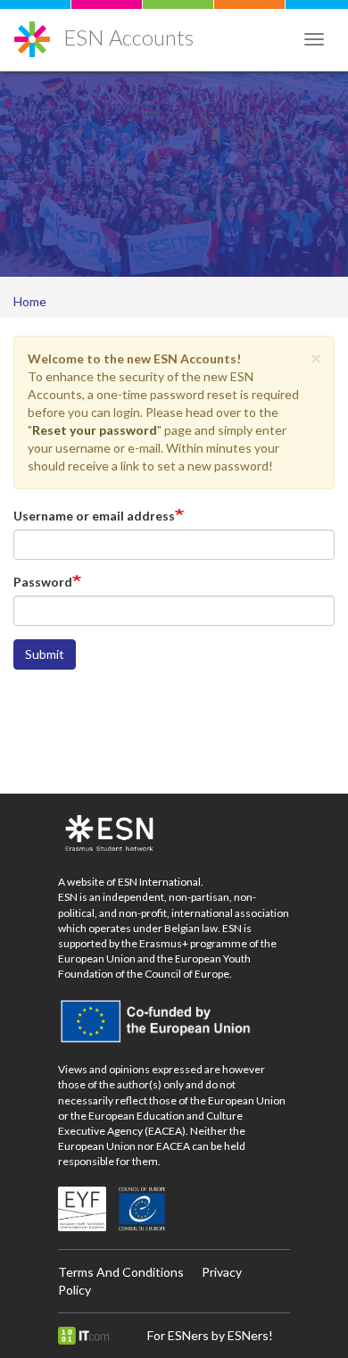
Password (42, 581)
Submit (44, 654)
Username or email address (94, 515)
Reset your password (94, 429)
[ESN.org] (174, 834)
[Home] (32, 32)
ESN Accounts (128, 37)
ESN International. (160, 881)
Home (29, 301)
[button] (316, 357)
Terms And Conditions (121, 1271)
